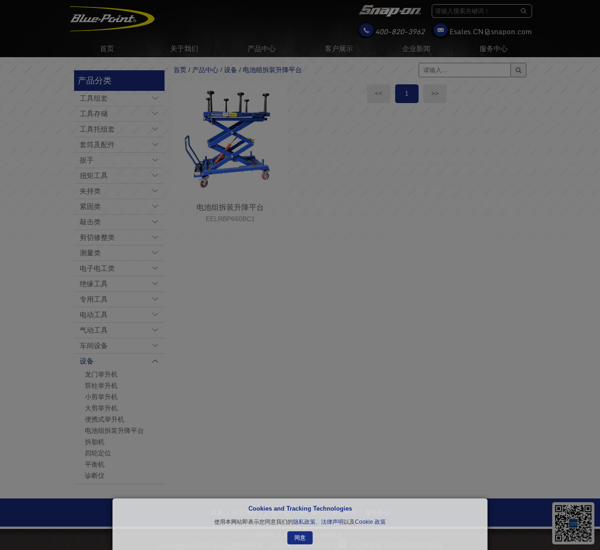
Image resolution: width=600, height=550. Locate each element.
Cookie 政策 (370, 522)
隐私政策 (304, 522)
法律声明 (332, 522)
